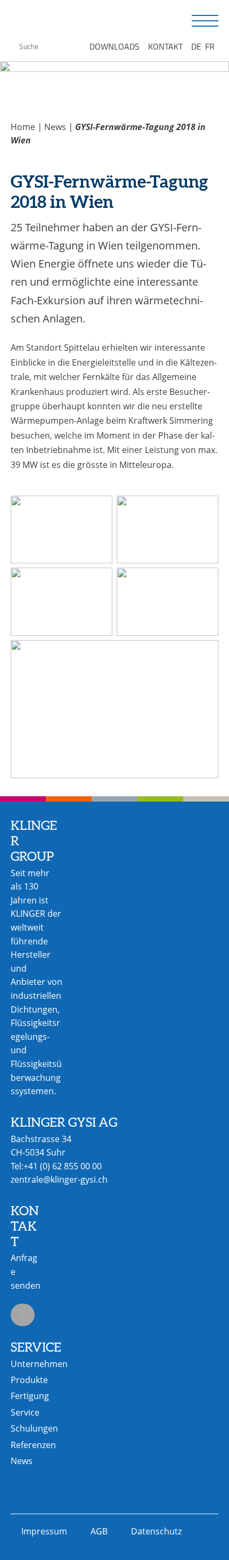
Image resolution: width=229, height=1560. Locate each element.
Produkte (29, 1380)
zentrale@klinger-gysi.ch (59, 1179)
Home (23, 127)
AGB (99, 1531)
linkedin (22, 1314)
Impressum (44, 1531)
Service (25, 1412)
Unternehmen (39, 1364)
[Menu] (205, 21)
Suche (12, 44)
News (55, 127)
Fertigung (30, 1396)
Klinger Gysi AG (51, 22)
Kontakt (165, 46)
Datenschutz (156, 1531)
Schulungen (34, 1428)
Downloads (114, 46)
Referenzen (33, 1445)
